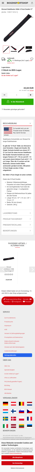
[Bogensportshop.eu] (17, 3)
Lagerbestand (10, 213)
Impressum (7, 325)
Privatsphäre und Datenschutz (13, 337)
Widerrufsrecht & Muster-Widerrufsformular (12, 342)
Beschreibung (10, 123)
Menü (3, 3)
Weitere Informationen (17, 468)
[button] (4, 95)
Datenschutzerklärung (15, 453)
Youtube (28, 302)
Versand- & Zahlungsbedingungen (14, 333)
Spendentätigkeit (9, 370)
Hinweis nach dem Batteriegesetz (14, 347)
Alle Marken (7, 393)
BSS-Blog (7, 385)
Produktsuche (8, 321)
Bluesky (7, 302)
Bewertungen (10, 231)
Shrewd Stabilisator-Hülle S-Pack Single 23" (9, 269)
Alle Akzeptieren (17, 457)
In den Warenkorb (17, 102)
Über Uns (7, 366)
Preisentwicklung (12, 225)
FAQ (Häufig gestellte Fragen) (13, 381)
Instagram (17, 302)
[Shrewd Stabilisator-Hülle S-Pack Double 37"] (17, 28)
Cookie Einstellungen (10, 351)
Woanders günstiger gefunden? (14, 109)
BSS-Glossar (8, 389)
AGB (5, 329)
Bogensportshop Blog (13, 299)
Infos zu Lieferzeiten (10, 377)
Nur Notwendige (18, 463)
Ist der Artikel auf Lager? (9, 75)
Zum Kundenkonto (10, 318)
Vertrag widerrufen (10, 355)
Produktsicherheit (12, 219)
